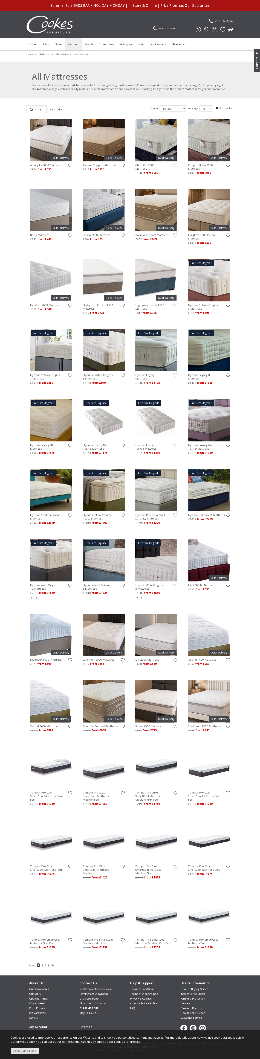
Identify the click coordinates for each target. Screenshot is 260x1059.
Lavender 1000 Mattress (46, 659)
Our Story (35, 993)
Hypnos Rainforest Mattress (206, 515)
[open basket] (230, 29)
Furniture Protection (192, 998)
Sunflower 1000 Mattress (204, 726)
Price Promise (37, 1008)
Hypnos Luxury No (95, 446)
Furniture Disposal (191, 1008)
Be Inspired (126, 44)
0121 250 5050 (224, 20)
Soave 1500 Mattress (149, 726)
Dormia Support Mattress (152, 235)
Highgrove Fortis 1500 (149, 306)
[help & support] (198, 29)
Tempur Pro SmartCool (45, 941)
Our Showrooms (39, 989)
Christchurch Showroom (94, 1003)
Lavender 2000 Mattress (98, 659)
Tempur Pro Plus (46, 867)
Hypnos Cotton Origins (203, 306)
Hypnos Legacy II (199, 376)
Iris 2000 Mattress (200, 585)
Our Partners (158, 44)
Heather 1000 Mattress (45, 305)
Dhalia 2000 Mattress (96, 235)
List (231, 108)
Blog (141, 44)
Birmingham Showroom (94, 993)
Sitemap (86, 1027)
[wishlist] (222, 29)
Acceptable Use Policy (143, 1003)
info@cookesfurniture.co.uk (96, 989)
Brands (89, 44)
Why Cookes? (37, 1003)
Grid (221, 108)
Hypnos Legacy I (145, 376)
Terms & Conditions (142, 989)
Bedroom (73, 44)
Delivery (185, 1003)
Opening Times (38, 998)
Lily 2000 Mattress (147, 659)
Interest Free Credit (192, 993)
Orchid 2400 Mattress (44, 726)
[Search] (155, 28)
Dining (58, 44)
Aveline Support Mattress (99, 165)
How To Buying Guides (194, 989)
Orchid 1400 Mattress (202, 659)
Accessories (106, 44)
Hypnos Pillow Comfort (97, 516)
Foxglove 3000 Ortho (201, 236)
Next (54, 965)
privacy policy (25, 1042)
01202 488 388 (89, 1008)
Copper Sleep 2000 (200, 166)
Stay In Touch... (89, 1013)
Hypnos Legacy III (41, 446)
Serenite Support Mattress (100, 726)
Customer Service (191, 1017)
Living (45, 44)
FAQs (133, 1008)
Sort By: (155, 108)
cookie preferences (127, 1042)
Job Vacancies (37, 1013)
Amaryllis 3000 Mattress (46, 165)
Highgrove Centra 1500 (98, 306)
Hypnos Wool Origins (43, 586)
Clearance (177, 44)
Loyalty (33, 1017)
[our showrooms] (206, 29)
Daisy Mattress (40, 235)
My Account (38, 1027)
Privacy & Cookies (141, 998)
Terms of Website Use (144, 993)
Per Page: (193, 108)
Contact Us (257, 60)
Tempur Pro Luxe (46, 796)
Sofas (32, 44)
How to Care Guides (192, 1013)
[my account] (214, 29)
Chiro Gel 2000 (144, 166)
